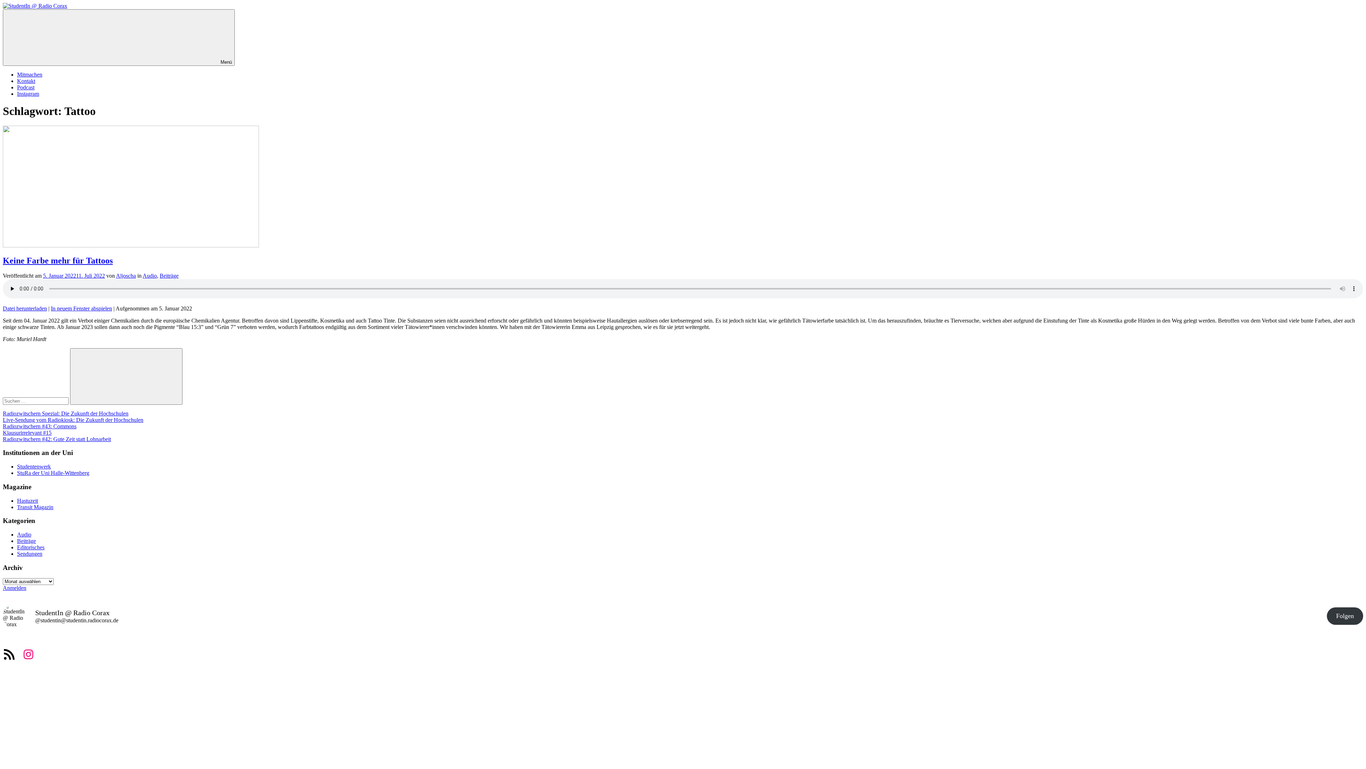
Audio (150, 276)
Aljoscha (126, 276)
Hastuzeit (27, 501)
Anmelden (14, 588)
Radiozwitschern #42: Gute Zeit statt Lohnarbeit (57, 439)
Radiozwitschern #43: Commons (39, 426)
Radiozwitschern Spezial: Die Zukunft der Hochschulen (65, 413)
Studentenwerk (34, 467)
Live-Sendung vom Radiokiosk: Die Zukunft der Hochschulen (73, 420)
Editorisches (30, 547)
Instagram (28, 94)
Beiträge (169, 276)
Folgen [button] (1345, 615)
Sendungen (29, 554)
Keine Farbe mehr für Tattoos (58, 260)
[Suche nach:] (36, 401)
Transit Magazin (35, 507)
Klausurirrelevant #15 (27, 433)
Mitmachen (29, 75)
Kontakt (26, 81)
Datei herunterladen (25, 308)
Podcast (26, 87)
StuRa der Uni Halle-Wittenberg (53, 473)
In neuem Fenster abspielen (81, 308)
